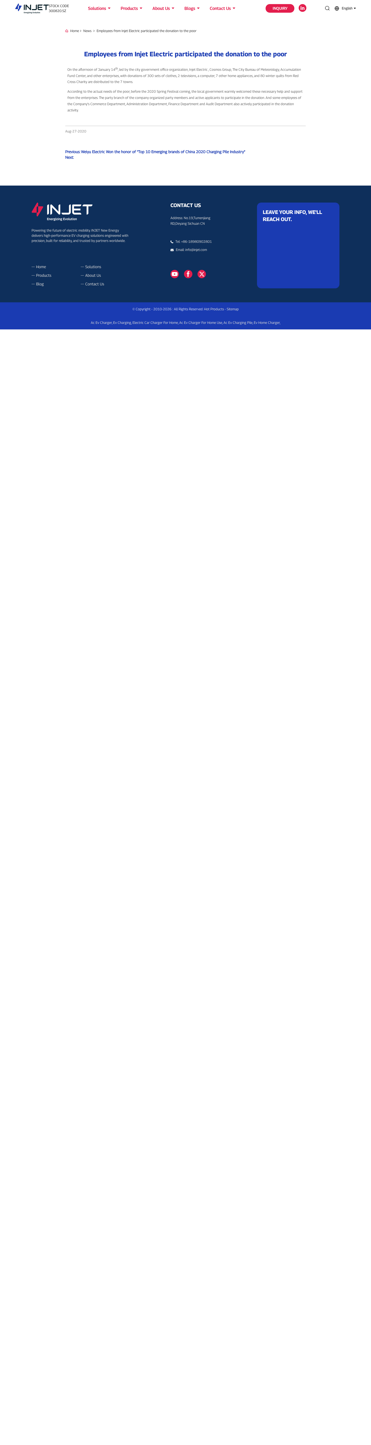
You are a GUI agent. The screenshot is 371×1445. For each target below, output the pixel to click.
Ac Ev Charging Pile (238, 323)
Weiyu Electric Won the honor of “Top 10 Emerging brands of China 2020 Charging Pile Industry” (163, 151)
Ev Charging (122, 323)
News (87, 31)
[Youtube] (174, 274)
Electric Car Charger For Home (155, 323)
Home (74, 31)
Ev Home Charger (267, 323)
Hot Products (214, 309)
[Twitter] (202, 274)
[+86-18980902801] (173, 250)
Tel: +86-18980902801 (193, 242)
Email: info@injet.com (191, 250)
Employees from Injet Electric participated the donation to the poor (146, 31)
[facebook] (188, 274)
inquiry (280, 8)
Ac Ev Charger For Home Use (200, 323)
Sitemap (233, 309)
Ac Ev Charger (101, 323)
